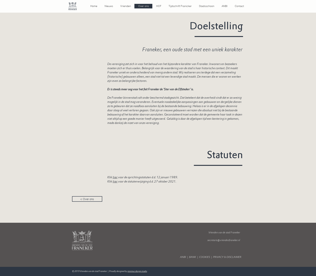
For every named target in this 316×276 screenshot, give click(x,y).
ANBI (183, 257)
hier (115, 181)
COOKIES (204, 257)
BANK (193, 257)
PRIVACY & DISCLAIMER (227, 257)
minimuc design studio (137, 271)
